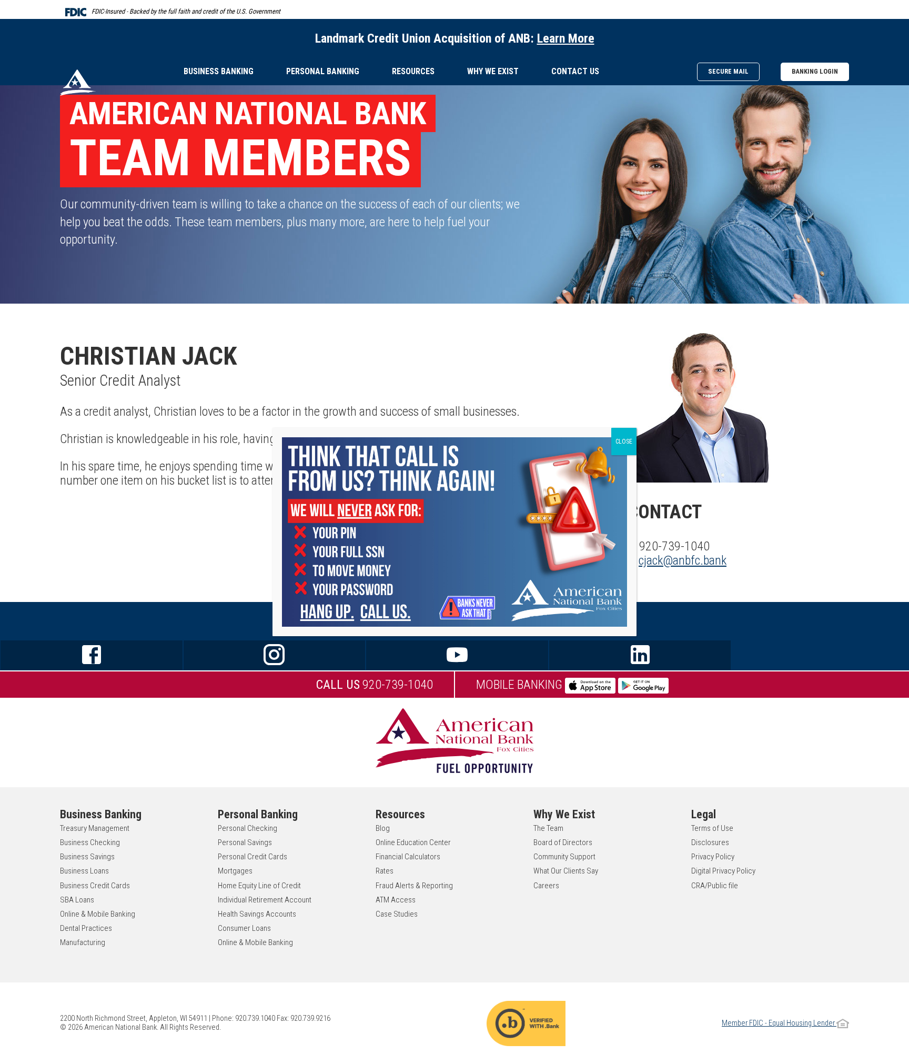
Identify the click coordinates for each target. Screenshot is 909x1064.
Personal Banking (322, 71)
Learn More (565, 38)
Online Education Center (413, 842)
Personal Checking (247, 828)
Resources (413, 71)
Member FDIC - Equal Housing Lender (779, 1023)
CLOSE (623, 441)
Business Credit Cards (95, 885)
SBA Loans (77, 900)
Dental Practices (86, 928)
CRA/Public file (714, 885)
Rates (384, 871)
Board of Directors (562, 842)
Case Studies (397, 914)
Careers (546, 885)
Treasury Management (94, 828)
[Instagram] (275, 655)
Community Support (564, 856)
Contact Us (575, 71)
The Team (548, 828)
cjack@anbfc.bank (682, 560)
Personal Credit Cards (252, 856)
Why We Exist (493, 71)
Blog (383, 828)
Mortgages (235, 871)
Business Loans (84, 871)
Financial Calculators (408, 856)
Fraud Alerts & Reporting (414, 885)
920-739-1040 (374, 684)
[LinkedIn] (640, 655)
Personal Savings (245, 842)
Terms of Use (712, 828)
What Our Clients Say (565, 871)
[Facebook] (92, 655)
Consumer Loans (244, 928)
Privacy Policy (712, 856)
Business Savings (87, 856)
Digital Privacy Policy (723, 871)
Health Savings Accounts (257, 914)
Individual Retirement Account (264, 900)
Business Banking (219, 71)
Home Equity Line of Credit (259, 885)
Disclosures (710, 842)
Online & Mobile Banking (97, 914)
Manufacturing (82, 942)
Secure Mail (728, 71)
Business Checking (90, 842)
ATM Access (396, 900)
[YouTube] (457, 655)
